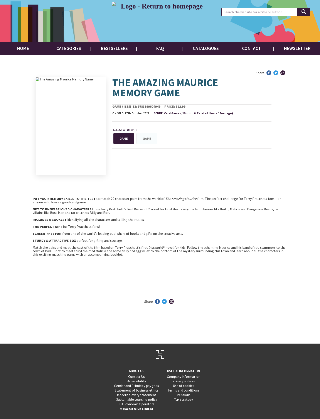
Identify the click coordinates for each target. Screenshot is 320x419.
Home (23, 48)
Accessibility (136, 381)
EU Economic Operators (136, 404)
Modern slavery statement (136, 395)
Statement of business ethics (136, 390)
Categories (68, 48)
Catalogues (206, 48)
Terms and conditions (183, 390)
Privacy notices (183, 381)
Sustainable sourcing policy (136, 399)
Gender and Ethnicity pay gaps (136, 385)
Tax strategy (183, 399)
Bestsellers (114, 48)
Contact (251, 48)
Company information (183, 376)
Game (147, 138)
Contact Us (136, 376)
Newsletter (297, 48)
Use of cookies (183, 385)
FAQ (160, 48)
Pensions (183, 395)
